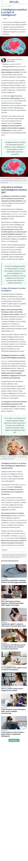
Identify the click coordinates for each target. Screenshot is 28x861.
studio (6, 361)
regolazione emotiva (17, 214)
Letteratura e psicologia (8, 666)
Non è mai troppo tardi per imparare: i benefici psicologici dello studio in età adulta (12, 603)
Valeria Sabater (11, 61)
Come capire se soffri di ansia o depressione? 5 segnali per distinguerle (12, 734)
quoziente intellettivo (7, 100)
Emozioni (10, 6)
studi (7, 241)
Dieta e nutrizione (6, 687)
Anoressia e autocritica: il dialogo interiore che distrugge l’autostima (13, 581)
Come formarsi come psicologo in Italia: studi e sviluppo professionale (13, 711)
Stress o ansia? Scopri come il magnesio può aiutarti (12, 689)
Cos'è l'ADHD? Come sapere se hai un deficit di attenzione (14, 669)
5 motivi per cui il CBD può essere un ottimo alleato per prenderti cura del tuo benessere (13, 647)
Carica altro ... (14, 740)
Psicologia (4, 707)
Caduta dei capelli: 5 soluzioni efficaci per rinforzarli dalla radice (13, 625)
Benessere (3, 6)
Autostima (4, 578)
